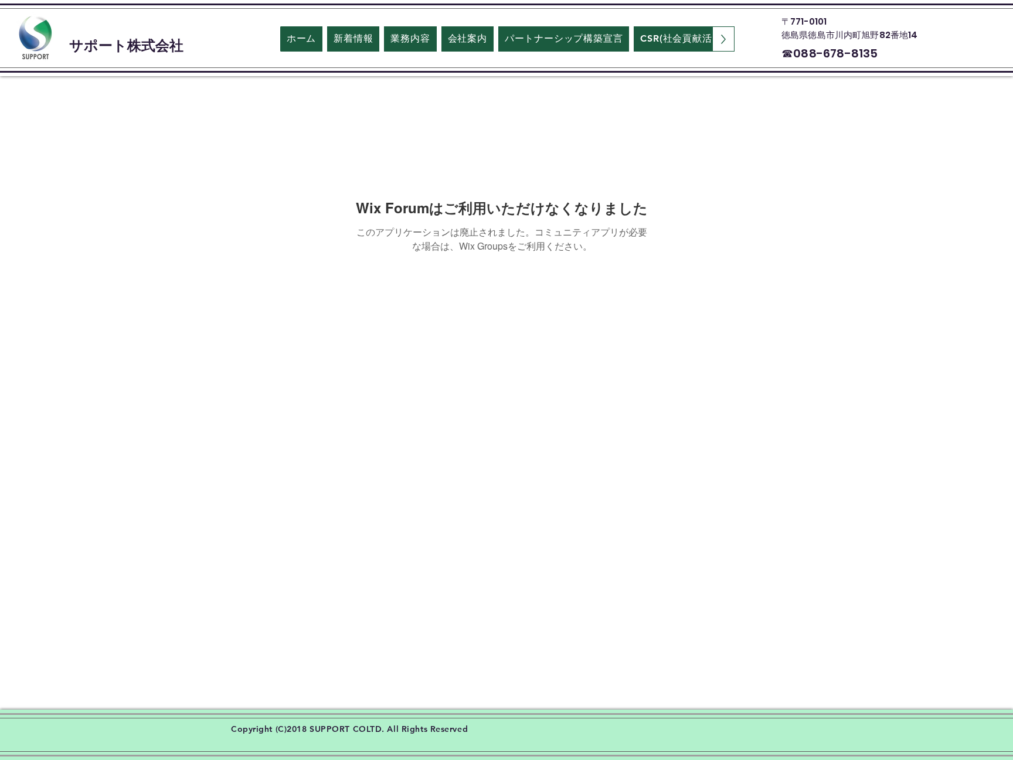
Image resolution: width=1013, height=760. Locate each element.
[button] (467, 39)
